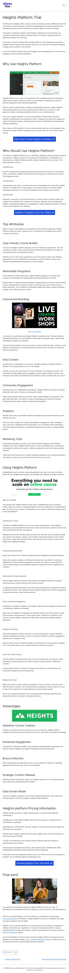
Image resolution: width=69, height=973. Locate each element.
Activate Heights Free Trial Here (33, 863)
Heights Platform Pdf (12, 959)
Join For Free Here (34, 331)
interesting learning (10, 919)
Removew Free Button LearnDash (54, 959)
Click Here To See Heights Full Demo (33, 139)
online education (11, 932)
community (48, 939)
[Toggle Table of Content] (14, 952)
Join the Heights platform (35, 939)
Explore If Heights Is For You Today (33, 212)
